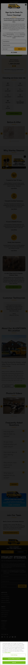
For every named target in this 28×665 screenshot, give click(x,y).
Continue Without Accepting (14, 658)
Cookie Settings (14, 654)
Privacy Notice (7, 652)
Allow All (14, 662)
